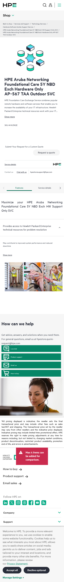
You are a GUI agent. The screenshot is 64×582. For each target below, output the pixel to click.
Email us (14, 365)
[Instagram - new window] (18, 502)
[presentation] (60, 188)
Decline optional (36, 570)
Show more (9, 116)
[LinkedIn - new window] (5, 502)
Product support (16, 357)
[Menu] (59, 5)
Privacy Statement (17, 563)
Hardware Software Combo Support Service (18, 27)
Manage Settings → (13, 577)
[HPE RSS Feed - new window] (43, 502)
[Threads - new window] (24, 502)
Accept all (12, 570)
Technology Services (39, 23)
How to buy (15, 373)
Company (8, 512)
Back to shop (7, 23)
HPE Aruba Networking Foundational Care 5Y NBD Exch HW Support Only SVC (30, 30)
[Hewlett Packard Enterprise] (9, 5)
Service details (10, 164)
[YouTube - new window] (37, 502)
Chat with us (22, 171)
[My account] (50, 5)
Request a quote (46, 152)
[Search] (44, 5)
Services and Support (21, 23)
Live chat (14, 348)
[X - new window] (11, 502)
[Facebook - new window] (31, 502)
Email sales (10, 483)
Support (8, 521)
